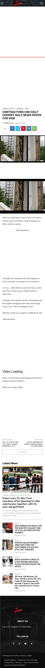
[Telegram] (25, 643)
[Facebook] (12, 128)
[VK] (29, 128)
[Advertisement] (22, 29)
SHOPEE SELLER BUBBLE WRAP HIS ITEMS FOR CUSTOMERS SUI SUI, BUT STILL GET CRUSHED (27, 546)
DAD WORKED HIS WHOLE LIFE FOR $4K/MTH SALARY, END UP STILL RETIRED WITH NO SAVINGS (28, 529)
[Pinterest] (23, 128)
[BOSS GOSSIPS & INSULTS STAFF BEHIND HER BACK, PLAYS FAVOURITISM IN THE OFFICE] (7, 561)
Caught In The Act (8, 108)
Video (27, 108)
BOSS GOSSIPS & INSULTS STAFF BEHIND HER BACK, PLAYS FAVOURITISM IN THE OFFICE (27, 563)
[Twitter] (17, 128)
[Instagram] (19, 643)
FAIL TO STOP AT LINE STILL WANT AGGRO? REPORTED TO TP (10, 444)
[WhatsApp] (34, 128)
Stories (17, 523)
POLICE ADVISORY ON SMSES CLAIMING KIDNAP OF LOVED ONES (33, 444)
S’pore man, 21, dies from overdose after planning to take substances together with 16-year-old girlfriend (21, 502)
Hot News (19, 108)
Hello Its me (9, 123)
